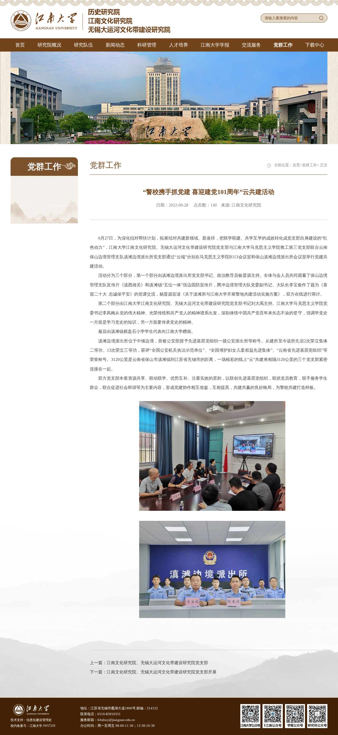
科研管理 (146, 45)
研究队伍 (83, 45)
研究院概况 (49, 45)
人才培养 (178, 45)
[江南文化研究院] (91, 20)
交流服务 (251, 45)
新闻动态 (115, 45)
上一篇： (149, 662)
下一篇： (153, 672)
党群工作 (283, 45)
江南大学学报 (215, 45)
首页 (20, 45)
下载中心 (314, 45)
